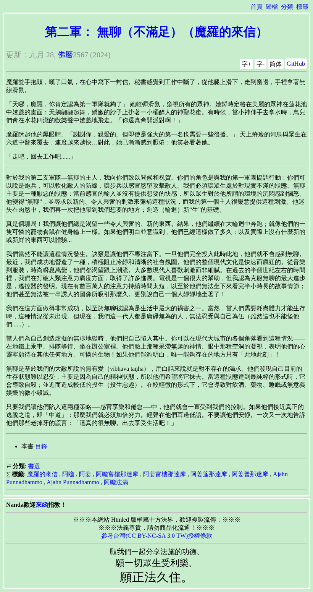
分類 (287, 6)
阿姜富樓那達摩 (164, 474)
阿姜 (85, 474)
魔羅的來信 (42, 474)
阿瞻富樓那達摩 (117, 474)
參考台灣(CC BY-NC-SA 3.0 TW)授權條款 (156, 535)
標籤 (302, 6)
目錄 (41, 446)
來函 (42, 504)
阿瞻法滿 (116, 482)
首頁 (256, 6)
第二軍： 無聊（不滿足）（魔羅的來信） (156, 32)
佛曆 (65, 54)
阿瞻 (68, 474)
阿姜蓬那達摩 (208, 474)
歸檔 (272, 6)
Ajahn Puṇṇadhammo (73, 482)
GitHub (296, 63)
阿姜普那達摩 (250, 474)
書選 (34, 466)
